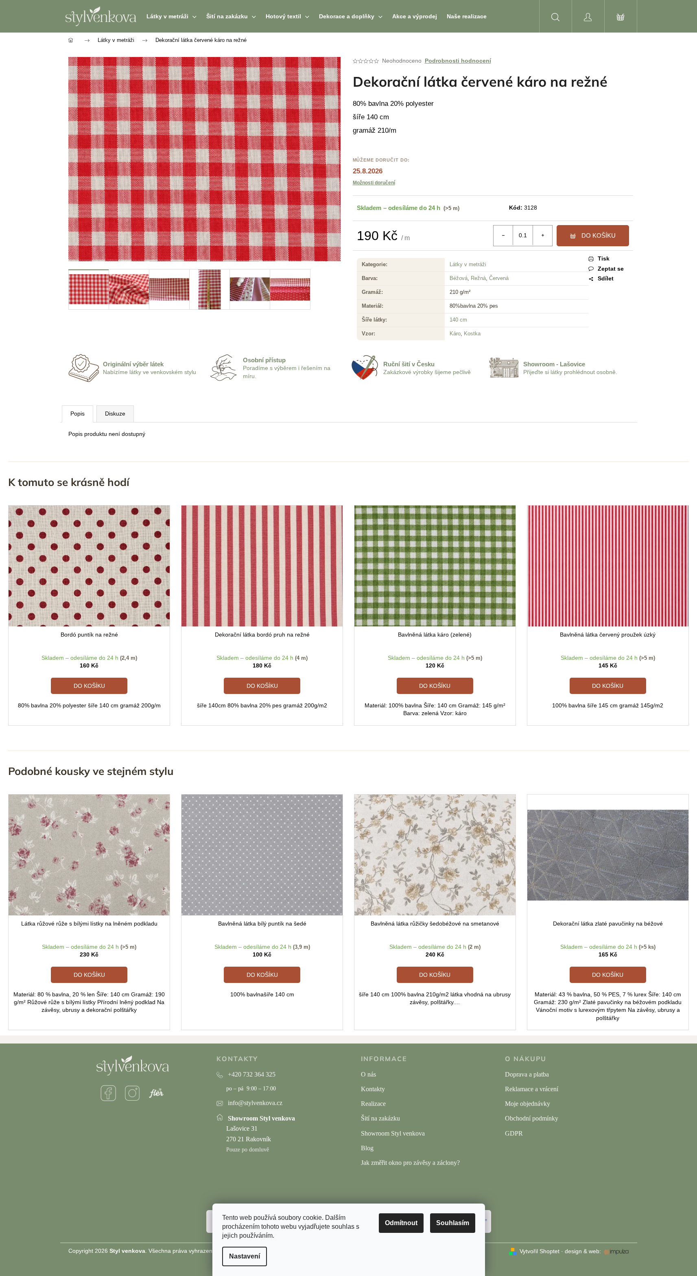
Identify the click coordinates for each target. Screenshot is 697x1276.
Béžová (459, 278)
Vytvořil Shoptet (539, 1251)
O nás (368, 1074)
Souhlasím (452, 1222)
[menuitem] (171, 16)
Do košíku (598, 235)
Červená (499, 278)
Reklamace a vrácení (531, 1089)
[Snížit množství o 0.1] (503, 235)
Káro (455, 333)
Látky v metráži (468, 264)
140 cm (458, 320)
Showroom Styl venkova (393, 1133)
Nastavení (244, 1256)
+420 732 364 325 (251, 1074)
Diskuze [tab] (115, 413)
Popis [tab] (77, 413)
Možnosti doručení (374, 183)
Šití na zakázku (380, 1118)
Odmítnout (401, 1222)
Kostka (472, 333)
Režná (478, 278)
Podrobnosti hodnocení (458, 60)
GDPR (514, 1133)
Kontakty (373, 1089)
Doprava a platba (527, 1074)
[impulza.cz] (616, 1251)
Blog (367, 1148)
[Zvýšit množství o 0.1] (542, 235)
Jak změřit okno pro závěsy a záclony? (410, 1162)
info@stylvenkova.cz (255, 1102)
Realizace (373, 1103)
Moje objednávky (527, 1103)
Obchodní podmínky (531, 1118)
